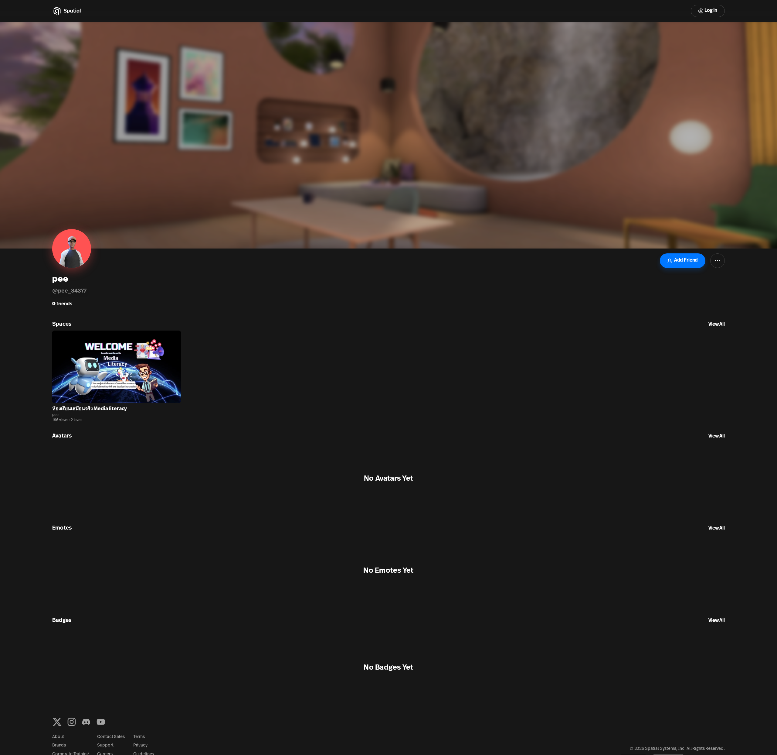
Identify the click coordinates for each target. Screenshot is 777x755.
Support (105, 745)
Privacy (140, 745)
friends (62, 304)
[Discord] (86, 722)
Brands (59, 745)
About (58, 737)
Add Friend (686, 260)
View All (716, 324)
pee (55, 415)
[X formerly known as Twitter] (57, 722)
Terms (139, 737)
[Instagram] (71, 722)
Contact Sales (110, 737)
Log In (710, 10)
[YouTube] (101, 722)
